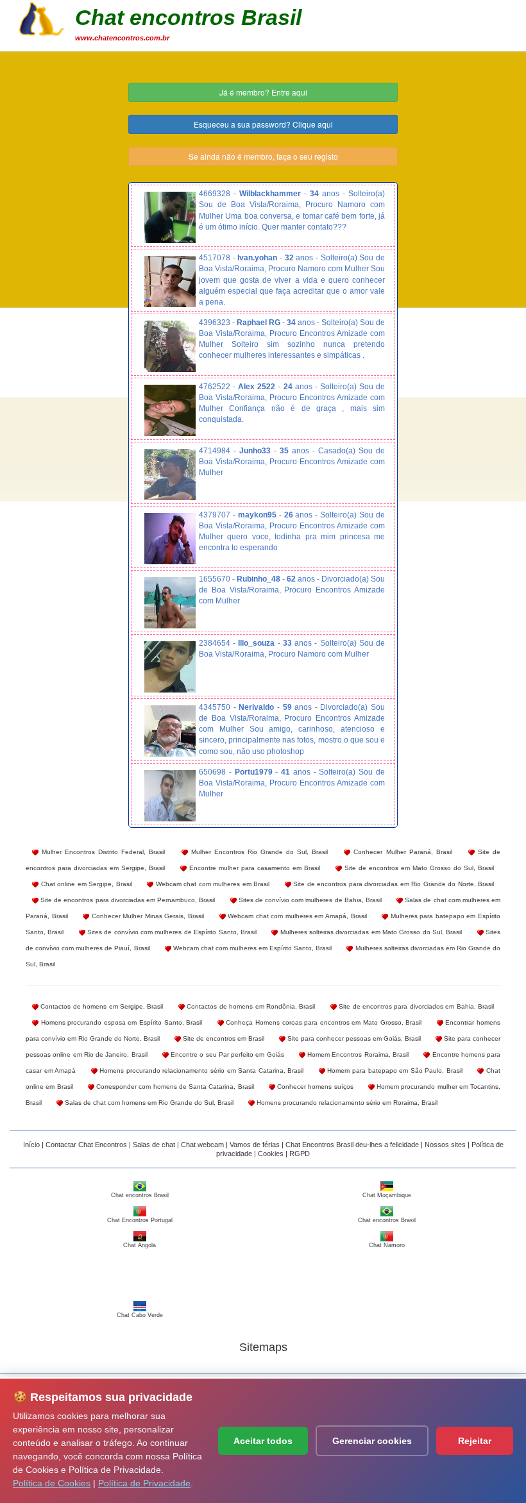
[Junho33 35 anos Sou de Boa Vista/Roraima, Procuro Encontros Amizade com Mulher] (170, 474)
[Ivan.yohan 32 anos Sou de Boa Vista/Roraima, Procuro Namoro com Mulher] (170, 281)
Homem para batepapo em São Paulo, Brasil (393, 1070)
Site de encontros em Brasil (222, 1038)
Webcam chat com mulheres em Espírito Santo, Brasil (251, 948)
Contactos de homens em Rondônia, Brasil (250, 1006)
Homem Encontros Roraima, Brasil (357, 1054)
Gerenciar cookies (372, 1441)
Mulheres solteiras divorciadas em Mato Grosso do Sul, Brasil (370, 932)
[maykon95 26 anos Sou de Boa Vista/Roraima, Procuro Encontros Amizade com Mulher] (170, 538)
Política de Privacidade (144, 1483)
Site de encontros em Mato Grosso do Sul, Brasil (418, 867)
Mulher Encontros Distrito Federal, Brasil (101, 851)
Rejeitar (474, 1441)
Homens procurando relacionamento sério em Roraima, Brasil (346, 1102)
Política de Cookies (51, 1483)
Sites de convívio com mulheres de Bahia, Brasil (309, 899)
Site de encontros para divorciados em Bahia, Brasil (415, 1006)
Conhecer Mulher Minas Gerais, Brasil (146, 915)
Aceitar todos (263, 1441)
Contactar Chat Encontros (86, 1144)
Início (31, 1144)
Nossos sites (445, 1144)
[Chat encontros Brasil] (41, 17)
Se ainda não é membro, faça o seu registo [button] (263, 156)
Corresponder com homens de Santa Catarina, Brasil (174, 1086)
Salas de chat (154, 1144)
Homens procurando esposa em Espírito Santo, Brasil (120, 1022)
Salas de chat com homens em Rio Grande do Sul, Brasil (148, 1102)
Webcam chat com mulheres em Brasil (211, 883)
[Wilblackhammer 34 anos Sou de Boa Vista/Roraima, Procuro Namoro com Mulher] (170, 217)
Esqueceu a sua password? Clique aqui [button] (263, 124)
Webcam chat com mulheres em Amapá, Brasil (296, 915)
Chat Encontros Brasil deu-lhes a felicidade (352, 1144)
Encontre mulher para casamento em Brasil (253, 867)
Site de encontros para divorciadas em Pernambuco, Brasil (126, 899)
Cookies (271, 1153)
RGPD (299, 1153)
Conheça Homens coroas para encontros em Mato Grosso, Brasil (322, 1022)
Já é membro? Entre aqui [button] (263, 92)
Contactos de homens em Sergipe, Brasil (100, 1006)
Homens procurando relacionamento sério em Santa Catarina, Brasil (201, 1070)
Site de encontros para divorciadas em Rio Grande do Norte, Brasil (393, 883)
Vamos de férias (255, 1144)
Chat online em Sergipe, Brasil (85, 883)
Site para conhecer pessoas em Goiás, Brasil (353, 1038)
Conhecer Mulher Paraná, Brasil (401, 851)
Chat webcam (202, 1144)
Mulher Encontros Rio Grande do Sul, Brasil (258, 851)
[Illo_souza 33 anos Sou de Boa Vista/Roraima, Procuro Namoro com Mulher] (170, 667)
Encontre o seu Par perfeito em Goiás (226, 1054)
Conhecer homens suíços (314, 1086)
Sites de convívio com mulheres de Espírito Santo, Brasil (171, 932)
